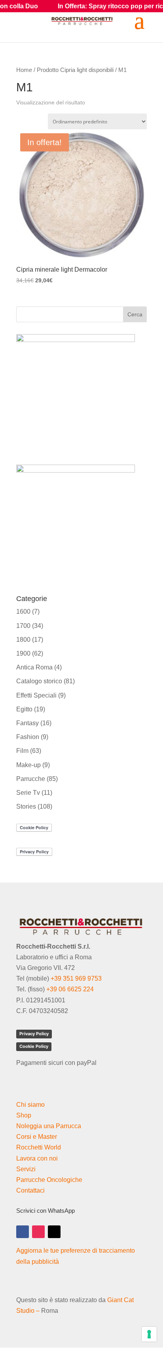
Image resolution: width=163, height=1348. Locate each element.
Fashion (27, 737)
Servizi (26, 1169)
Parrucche (30, 778)
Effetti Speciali (36, 695)
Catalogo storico (39, 681)
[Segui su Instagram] (38, 1231)
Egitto (24, 709)
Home (24, 70)
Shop (23, 1115)
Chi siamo (30, 1104)
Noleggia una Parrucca (48, 1126)
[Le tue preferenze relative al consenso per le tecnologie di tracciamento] (149, 1334)
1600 (23, 611)
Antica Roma (34, 667)
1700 (23, 625)
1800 (23, 639)
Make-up (28, 765)
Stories (26, 806)
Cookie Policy (33, 1046)
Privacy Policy (34, 1033)
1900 (23, 653)
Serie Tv (28, 792)
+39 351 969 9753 (76, 978)
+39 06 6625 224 (70, 989)
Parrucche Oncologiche (49, 1179)
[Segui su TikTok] (54, 1231)
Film (22, 750)
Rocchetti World (38, 1147)
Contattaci (30, 1190)
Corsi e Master (36, 1136)
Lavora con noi (37, 1158)
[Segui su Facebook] (22, 1231)
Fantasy (27, 723)
